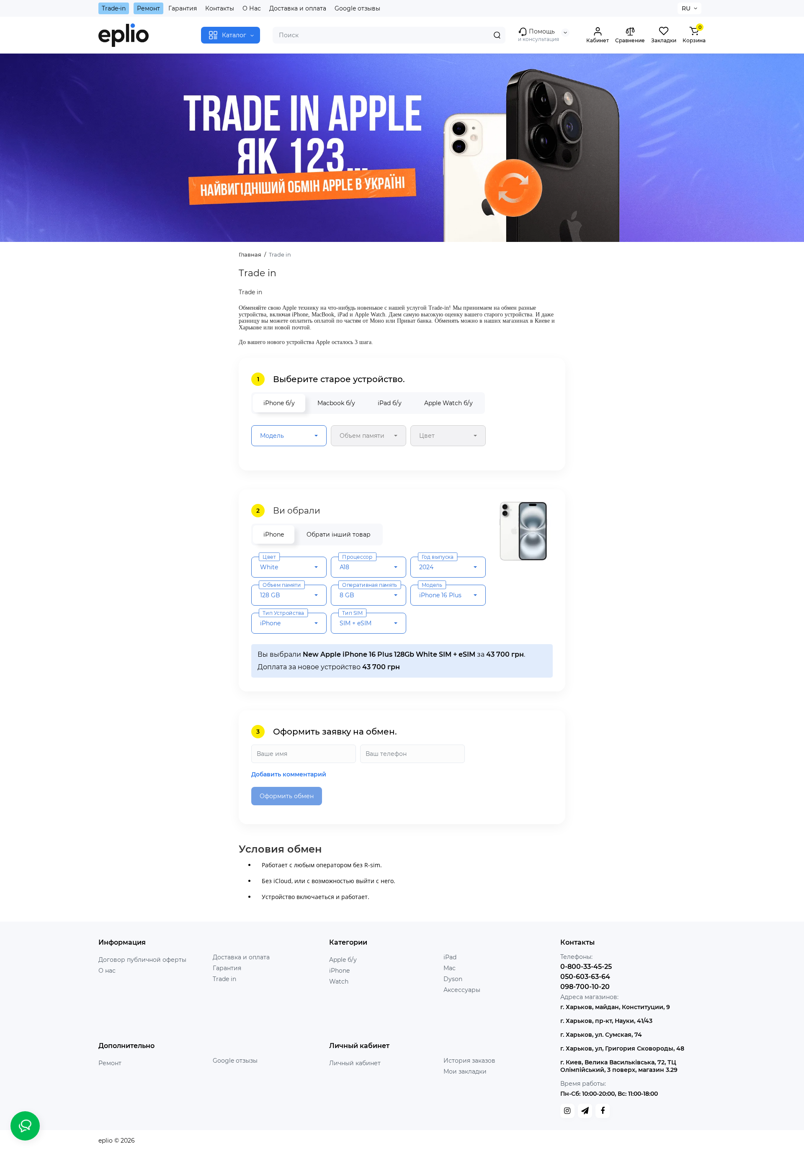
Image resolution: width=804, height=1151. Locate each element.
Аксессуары (461, 990)
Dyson (452, 979)
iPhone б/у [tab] (279, 403)
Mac (449, 968)
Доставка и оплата (297, 8)
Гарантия (182, 8)
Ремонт (148, 8)
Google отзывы (357, 8)
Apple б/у (343, 959)
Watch (338, 981)
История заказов (469, 1060)
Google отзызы (235, 1060)
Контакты (219, 8)
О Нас (251, 8)
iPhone (339, 970)
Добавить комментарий (288, 774)
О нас (107, 970)
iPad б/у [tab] (390, 403)
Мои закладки (465, 1071)
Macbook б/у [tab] (336, 403)
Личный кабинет (355, 1063)
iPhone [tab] (273, 534)
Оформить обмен (287, 796)
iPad (449, 957)
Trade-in (114, 8)
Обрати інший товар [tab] (339, 534)
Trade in (224, 979)
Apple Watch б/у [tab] (448, 403)
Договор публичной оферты (142, 959)
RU (686, 8)
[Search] (497, 35)
